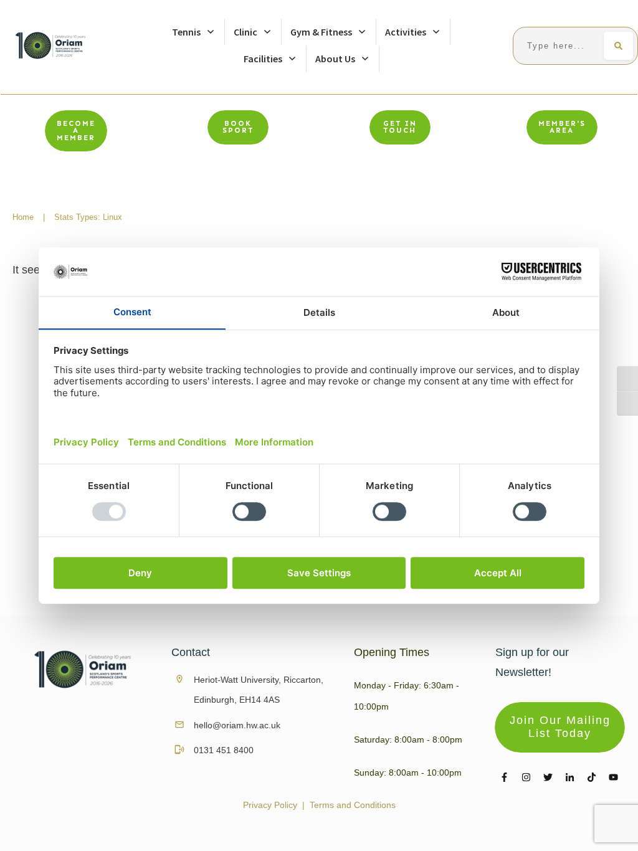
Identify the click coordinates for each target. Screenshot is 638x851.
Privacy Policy (270, 805)
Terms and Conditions (353, 805)
